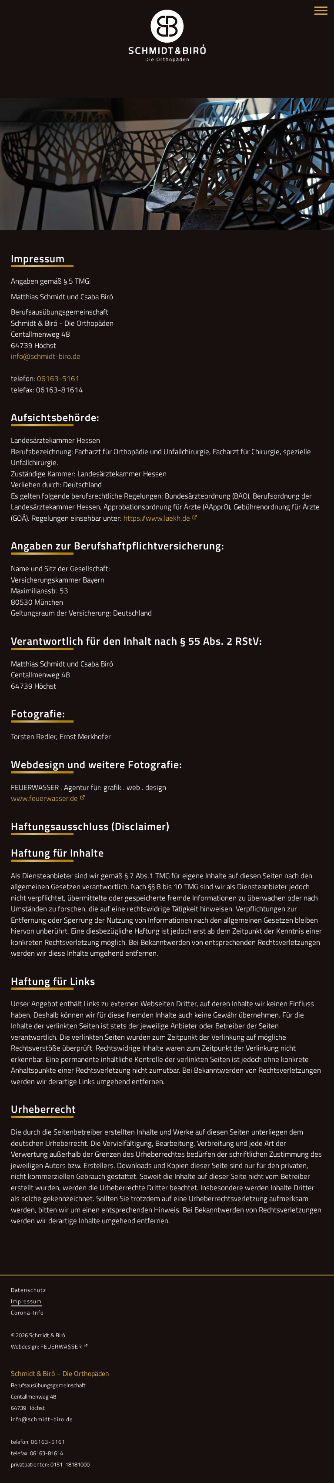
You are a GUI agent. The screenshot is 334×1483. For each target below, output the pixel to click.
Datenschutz (28, 1289)
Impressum (26, 1301)
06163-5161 (58, 378)
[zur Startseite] (167, 36)
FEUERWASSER (61, 1346)
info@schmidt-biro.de (45, 356)
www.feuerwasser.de (44, 798)
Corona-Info (27, 1312)
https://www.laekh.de (157, 518)
